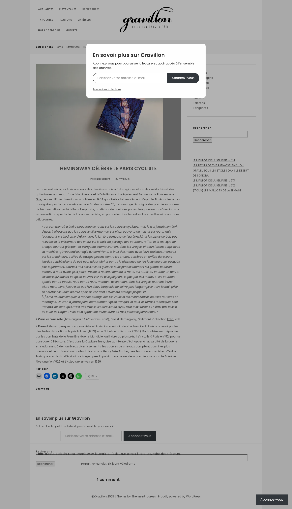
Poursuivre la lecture (107, 89)
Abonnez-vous (183, 78)
